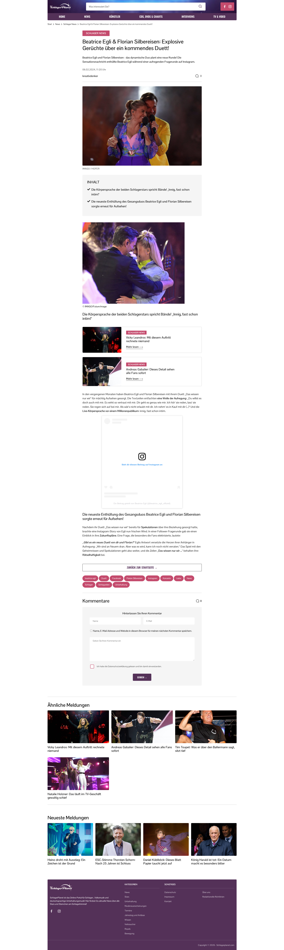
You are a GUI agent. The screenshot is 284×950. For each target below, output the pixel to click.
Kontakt (168, 901)
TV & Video (219, 16)
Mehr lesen (132, 347)
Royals (127, 929)
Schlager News (69, 24)
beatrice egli (90, 578)
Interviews (188, 16)
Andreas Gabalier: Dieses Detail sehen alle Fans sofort (150, 371)
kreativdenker (90, 76)
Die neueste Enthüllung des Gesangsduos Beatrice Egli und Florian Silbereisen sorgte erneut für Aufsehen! (141, 204)
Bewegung (129, 933)
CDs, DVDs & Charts (150, 16)
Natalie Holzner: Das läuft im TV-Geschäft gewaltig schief (74, 795)
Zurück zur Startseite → (142, 567)
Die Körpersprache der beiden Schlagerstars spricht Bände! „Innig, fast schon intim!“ (140, 192)
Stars (127, 896)
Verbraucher (130, 924)
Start (50, 24)
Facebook (116, 578)
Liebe (178, 578)
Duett (104, 578)
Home (62, 16)
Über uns (206, 892)
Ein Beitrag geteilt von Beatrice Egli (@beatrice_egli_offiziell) (142, 503)
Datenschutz (170, 892)
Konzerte (167, 578)
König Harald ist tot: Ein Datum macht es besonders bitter (211, 861)
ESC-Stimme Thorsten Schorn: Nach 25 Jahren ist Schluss (115, 861)
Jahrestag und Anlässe (135, 915)
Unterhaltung (121, 584)
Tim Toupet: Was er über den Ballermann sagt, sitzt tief (205, 749)
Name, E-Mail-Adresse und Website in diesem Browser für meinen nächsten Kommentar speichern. (142, 630)
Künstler (114, 16)
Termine (128, 910)
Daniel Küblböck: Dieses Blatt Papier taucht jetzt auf (162, 861)
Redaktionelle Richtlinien (213, 896)
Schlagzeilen (104, 584)
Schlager (89, 584)
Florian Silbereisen (135, 578)
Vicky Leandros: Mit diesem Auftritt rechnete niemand (148, 339)
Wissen (128, 919)
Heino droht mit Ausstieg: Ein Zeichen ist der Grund (66, 861)
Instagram (152, 578)
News (87, 16)
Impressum (169, 896)
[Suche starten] (200, 6)
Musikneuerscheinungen (136, 906)
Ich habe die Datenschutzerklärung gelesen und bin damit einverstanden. (129, 666)
